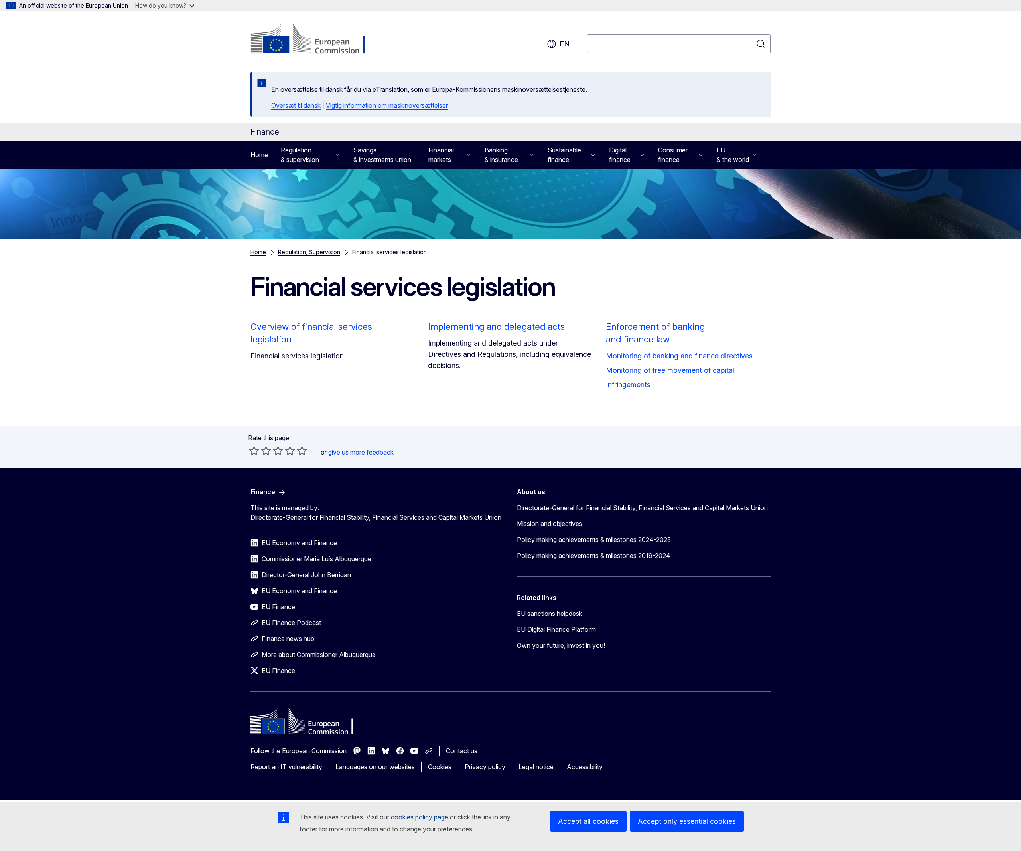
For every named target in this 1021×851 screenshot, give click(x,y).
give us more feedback (361, 452)
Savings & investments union (382, 155)
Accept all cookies (588, 821)
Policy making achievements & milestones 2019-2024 (593, 556)
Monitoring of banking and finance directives (679, 356)
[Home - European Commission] (314, 40)
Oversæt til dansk (296, 105)
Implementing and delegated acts (496, 326)
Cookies (439, 767)
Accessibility (585, 767)
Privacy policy (485, 767)
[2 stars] (260, 450)
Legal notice (536, 767)
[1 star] (254, 450)
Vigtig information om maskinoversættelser (387, 105)
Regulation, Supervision (309, 252)
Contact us (461, 751)
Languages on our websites (375, 767)
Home (259, 155)
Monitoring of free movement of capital (670, 370)
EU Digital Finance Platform (556, 629)
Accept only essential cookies (687, 821)
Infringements (628, 384)
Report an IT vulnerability (286, 767)
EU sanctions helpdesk (549, 613)
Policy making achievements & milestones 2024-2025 (594, 540)
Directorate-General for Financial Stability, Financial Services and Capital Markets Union (642, 508)
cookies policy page (419, 817)
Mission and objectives (549, 524)
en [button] (565, 44)
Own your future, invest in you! (561, 645)
